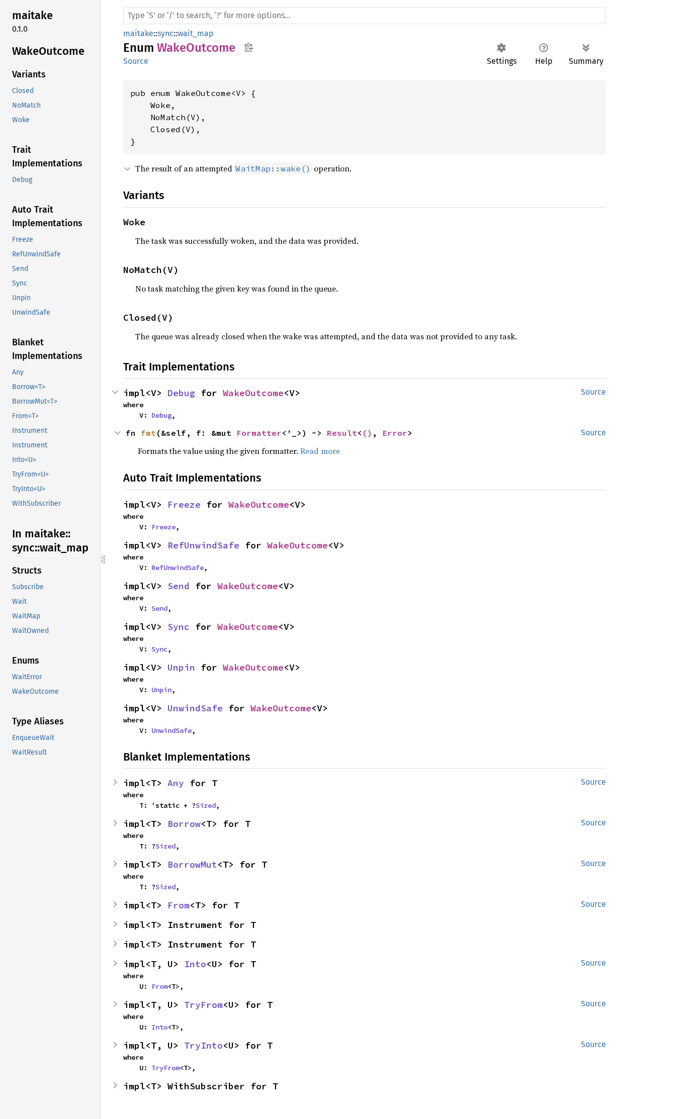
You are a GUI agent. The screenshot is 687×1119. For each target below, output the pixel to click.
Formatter (259, 433)
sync (165, 33)
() (367, 433)
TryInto (203, 1045)
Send (178, 586)
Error (394, 433)
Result (342, 433)
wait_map (196, 33)
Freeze (184, 504)
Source (135, 61)
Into (195, 964)
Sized (206, 805)
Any (175, 783)
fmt (148, 433)
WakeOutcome (253, 393)
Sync (178, 626)
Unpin (181, 667)
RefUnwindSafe (203, 545)
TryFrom (203, 1004)
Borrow (184, 823)
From (178, 905)
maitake (138, 33)
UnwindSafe (195, 708)
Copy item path (248, 47)
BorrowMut (192, 864)
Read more (320, 450)
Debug (181, 393)
